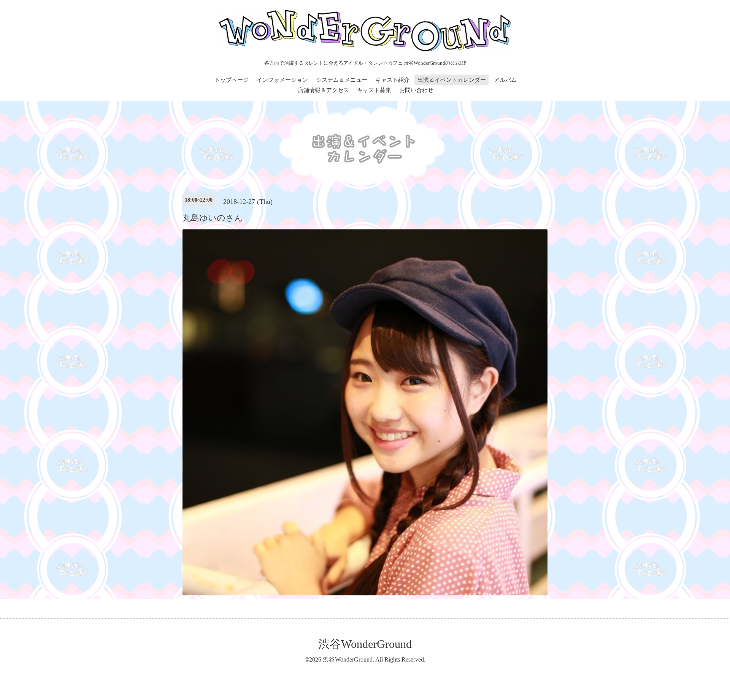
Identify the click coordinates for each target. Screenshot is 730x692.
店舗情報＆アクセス (323, 90)
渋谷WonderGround (365, 644)
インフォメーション (282, 80)
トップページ (231, 80)
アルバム (505, 80)
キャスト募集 (374, 90)
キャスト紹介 (392, 80)
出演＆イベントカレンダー (451, 80)
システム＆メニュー (341, 80)
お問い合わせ (416, 90)
